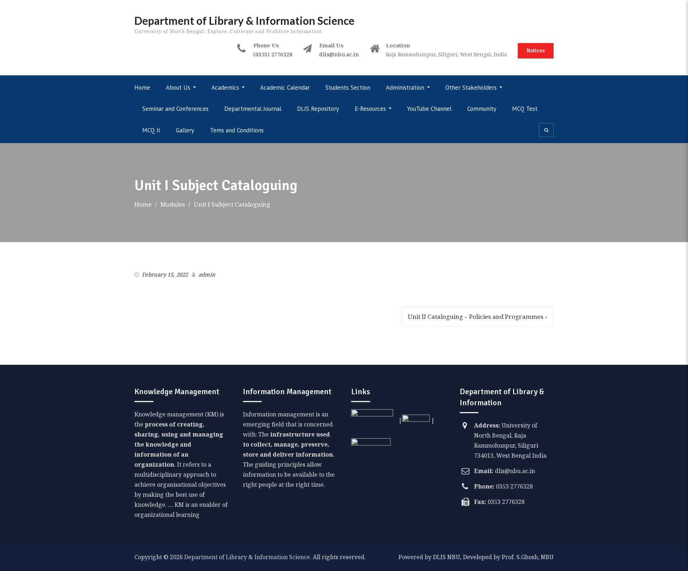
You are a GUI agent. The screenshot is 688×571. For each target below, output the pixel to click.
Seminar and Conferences (175, 109)
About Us (178, 87)
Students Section (347, 87)
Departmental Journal (252, 109)
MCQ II (151, 130)
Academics (225, 87)
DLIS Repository (318, 109)
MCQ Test (525, 109)
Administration (405, 87)
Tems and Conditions (237, 130)
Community (481, 109)
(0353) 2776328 (272, 54)
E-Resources (370, 109)
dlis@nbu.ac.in (339, 54)
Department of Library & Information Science (244, 20)
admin (207, 274)
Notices (536, 50)
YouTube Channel (429, 109)
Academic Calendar (285, 87)
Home (142, 87)
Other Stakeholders (471, 87)
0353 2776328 (514, 486)
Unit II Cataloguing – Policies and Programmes (475, 316)
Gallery (185, 130)
